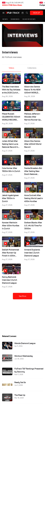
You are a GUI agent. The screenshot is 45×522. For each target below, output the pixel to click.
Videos (11, 68)
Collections (32, 68)
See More (22, 296)
